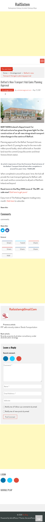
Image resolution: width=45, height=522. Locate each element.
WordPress (14, 518)
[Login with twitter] (13, 361)
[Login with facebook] (6, 361)
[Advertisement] (22, 33)
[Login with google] (19, 361)
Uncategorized (15, 73)
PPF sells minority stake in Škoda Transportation (19, 327)
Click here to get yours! (18, 192)
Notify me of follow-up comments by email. (21, 407)
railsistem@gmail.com (24, 90)
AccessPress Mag (31, 518)
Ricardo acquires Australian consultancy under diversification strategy (18, 337)
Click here (10, 201)
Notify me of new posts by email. (17, 411)
